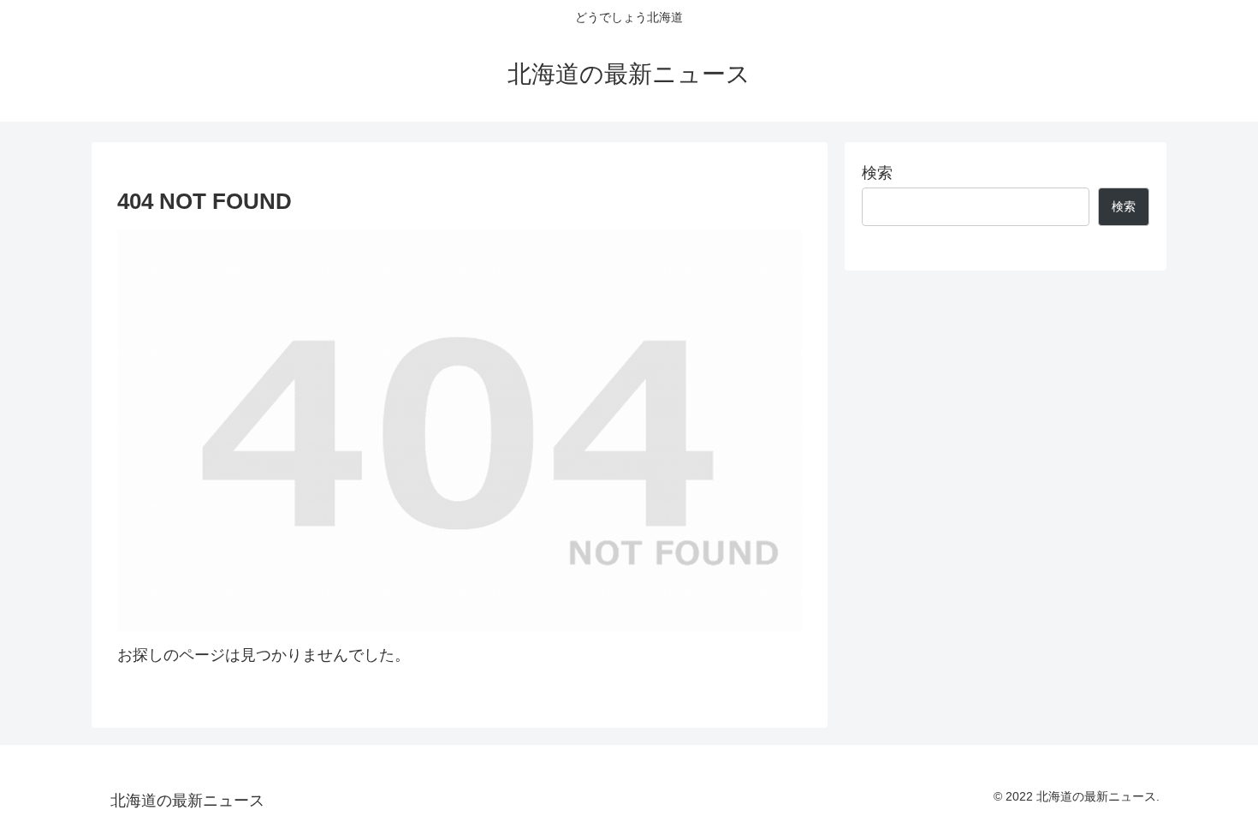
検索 (877, 173)
